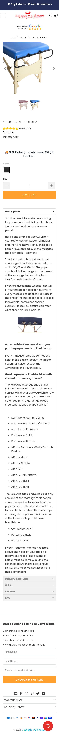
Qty (5, 178)
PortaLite (8, 132)
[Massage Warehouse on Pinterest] (32, 694)
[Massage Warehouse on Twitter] (37, 694)
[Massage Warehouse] (29, 15)
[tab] (29, 211)
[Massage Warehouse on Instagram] (26, 694)
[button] (10, 128)
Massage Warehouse (34, 729)
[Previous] (5, 68)
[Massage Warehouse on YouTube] (43, 694)
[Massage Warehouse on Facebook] (21, 694)
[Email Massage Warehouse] (15, 694)
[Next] (53, 68)
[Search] (50, 15)
